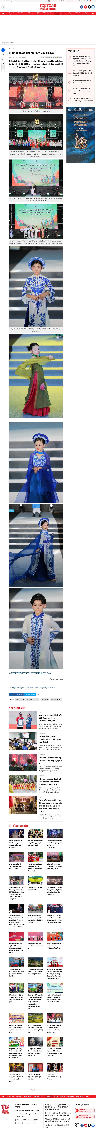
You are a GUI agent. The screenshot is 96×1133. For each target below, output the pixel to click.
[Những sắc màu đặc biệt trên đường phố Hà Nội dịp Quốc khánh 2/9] (23, 784)
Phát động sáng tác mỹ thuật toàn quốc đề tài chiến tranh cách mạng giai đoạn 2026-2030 (16, 948)
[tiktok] (89, 7)
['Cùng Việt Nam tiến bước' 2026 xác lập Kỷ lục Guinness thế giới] (23, 720)
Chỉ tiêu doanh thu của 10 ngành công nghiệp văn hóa (83, 100)
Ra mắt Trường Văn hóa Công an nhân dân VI (35, 946)
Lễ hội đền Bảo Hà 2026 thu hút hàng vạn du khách (15, 866)
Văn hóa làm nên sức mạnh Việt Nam (35, 889)
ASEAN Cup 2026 (11, 13)
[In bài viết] (3, 59)
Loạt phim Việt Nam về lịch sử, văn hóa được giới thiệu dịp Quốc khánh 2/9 (35, 1052)
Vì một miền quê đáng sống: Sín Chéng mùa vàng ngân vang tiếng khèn (35, 1028)
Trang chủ (4, 42)
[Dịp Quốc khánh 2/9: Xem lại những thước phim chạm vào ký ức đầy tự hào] (55, 1042)
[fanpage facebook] (81, 7)
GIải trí (70, 13)
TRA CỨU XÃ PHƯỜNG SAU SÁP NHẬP (67, 1)
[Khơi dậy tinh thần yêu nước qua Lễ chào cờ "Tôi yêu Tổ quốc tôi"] (55, 936)
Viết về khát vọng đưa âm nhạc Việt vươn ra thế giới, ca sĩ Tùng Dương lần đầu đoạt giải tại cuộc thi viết (54, 973)
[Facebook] (87, 1)
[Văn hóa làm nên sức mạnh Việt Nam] (35, 880)
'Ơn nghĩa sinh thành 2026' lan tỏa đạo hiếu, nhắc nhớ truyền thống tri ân (54, 1028)
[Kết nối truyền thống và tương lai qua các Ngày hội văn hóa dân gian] (16, 988)
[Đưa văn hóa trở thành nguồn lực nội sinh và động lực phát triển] (35, 962)
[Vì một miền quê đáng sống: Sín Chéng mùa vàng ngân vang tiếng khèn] (35, 1018)
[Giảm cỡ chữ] (3, 70)
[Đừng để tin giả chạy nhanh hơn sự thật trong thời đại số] (23, 741)
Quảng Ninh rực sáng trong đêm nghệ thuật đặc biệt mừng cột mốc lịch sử (54, 891)
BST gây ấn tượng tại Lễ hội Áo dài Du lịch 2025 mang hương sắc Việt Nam (33, 688)
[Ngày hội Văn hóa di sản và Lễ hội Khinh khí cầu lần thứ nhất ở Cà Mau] (35, 908)
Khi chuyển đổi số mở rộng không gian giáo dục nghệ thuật (35, 843)
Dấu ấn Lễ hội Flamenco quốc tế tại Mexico (54, 1077)
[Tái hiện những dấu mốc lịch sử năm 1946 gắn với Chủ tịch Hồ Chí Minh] (16, 962)
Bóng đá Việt (37, 13)
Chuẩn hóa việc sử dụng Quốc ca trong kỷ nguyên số (50, 760)
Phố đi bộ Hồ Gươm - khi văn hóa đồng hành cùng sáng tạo (82, 91)
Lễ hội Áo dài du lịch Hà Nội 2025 (27, 699)
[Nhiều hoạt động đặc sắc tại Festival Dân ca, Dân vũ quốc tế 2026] (16, 1018)
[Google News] (51, 58)
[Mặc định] (3, 67)
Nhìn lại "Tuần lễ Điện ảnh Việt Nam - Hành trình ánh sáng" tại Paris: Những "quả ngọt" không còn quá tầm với (83, 60)
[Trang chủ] (3, 13)
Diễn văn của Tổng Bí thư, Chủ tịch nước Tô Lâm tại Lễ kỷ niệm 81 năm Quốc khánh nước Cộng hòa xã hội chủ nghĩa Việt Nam (16, 921)
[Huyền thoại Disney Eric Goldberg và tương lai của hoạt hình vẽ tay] (16, 833)
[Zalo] (93, 7)
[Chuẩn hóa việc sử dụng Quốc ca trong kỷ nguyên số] (23, 762)
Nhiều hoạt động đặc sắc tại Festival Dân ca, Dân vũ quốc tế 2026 (16, 1028)
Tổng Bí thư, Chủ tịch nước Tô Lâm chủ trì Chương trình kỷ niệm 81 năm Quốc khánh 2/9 (54, 920)
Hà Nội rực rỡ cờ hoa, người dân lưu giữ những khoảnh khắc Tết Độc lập (35, 867)
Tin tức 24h (20, 13)
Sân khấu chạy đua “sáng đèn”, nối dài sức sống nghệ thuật (55, 866)
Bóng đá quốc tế (47, 13)
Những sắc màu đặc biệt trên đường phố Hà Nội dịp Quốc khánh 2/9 (50, 782)
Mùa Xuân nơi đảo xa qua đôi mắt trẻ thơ (82, 82)
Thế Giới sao (77, 13)
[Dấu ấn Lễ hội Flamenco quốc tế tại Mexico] (55, 1067)
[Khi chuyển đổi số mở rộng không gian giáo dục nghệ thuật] (35, 833)
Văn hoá (11, 42)
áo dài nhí (45, 699)
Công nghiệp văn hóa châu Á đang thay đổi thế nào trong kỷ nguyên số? (54, 844)
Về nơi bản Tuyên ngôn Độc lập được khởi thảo (34, 1077)
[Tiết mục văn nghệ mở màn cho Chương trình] (36, 91)
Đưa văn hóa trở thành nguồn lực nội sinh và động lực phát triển (35, 971)
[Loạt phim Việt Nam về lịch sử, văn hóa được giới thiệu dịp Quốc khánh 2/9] (35, 1042)
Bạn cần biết (86, 13)
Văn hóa (57, 13)
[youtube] (85, 7)
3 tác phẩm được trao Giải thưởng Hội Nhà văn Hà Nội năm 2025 (82, 73)
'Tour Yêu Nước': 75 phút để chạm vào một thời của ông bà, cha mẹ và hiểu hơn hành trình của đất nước (50, 806)
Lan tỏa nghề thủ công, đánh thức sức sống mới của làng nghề (16, 1078)
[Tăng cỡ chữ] (3, 63)
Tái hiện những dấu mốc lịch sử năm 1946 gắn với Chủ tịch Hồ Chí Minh (16, 972)
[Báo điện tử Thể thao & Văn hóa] (48, 7)
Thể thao (28, 13)
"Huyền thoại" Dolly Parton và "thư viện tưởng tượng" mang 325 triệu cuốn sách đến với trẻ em (15, 1053)
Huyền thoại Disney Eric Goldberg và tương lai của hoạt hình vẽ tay (15, 844)
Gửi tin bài (82, 1)
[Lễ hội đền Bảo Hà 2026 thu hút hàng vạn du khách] (16, 857)
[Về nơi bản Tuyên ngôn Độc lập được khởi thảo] (35, 1067)
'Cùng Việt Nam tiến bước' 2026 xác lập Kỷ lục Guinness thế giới (51, 718)
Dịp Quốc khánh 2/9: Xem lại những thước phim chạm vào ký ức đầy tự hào (54, 1052)
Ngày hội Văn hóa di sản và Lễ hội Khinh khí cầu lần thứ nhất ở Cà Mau (35, 919)
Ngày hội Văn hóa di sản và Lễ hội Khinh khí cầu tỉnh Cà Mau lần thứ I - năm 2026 (54, 998)
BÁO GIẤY (52, 1)
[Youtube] (90, 1)
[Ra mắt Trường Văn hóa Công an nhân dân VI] (35, 936)
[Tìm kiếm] (3, 7)
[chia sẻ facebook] (3, 54)
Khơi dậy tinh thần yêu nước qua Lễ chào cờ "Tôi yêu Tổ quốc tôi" (54, 946)
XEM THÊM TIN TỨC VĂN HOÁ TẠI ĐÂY (31, 673)
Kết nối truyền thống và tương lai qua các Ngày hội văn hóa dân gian (16, 998)
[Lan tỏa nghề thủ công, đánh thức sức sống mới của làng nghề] (16, 1067)
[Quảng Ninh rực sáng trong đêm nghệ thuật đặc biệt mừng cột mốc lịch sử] (55, 880)
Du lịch (63, 13)
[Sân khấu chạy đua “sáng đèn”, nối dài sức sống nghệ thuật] (55, 857)
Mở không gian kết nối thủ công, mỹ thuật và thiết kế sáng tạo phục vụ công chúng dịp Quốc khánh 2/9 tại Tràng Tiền (16, 893)
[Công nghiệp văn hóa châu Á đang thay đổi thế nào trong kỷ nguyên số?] (55, 833)
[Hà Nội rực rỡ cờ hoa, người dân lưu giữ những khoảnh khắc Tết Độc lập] (35, 857)
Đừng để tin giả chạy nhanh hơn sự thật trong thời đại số (50, 739)
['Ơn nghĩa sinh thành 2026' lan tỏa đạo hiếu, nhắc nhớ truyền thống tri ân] (55, 1018)
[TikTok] (94, 1)
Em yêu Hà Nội (56, 699)
